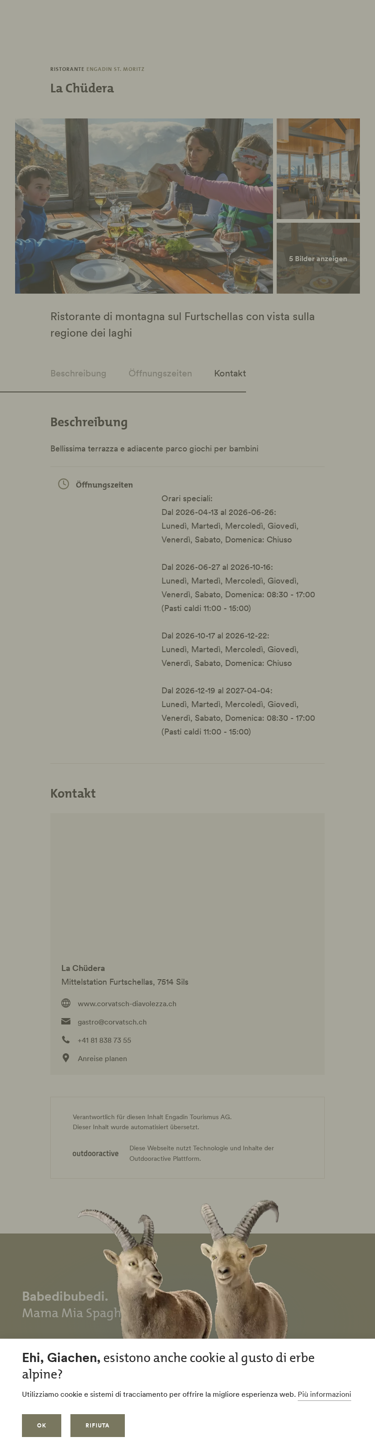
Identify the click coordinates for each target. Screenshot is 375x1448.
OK (41, 1425)
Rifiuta (98, 1425)
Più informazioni (324, 1394)
